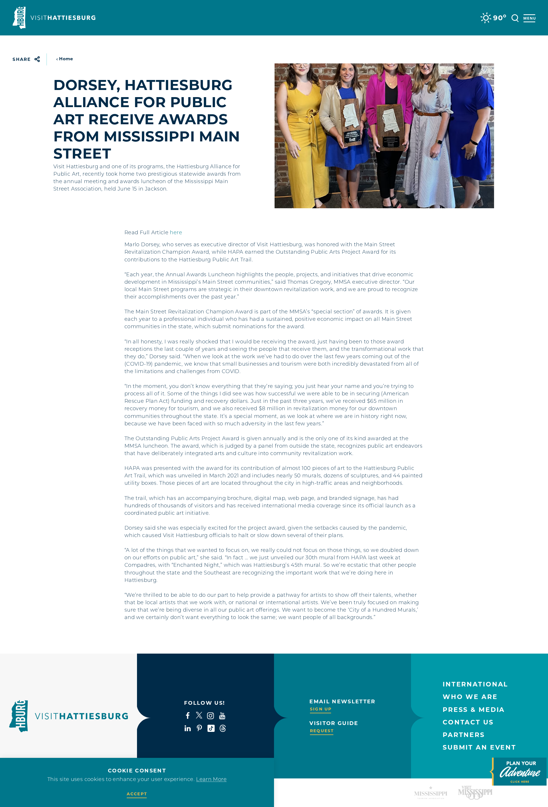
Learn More (211, 779)
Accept (137, 793)
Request (322, 730)
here (176, 233)
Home (66, 58)
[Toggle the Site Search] (515, 17)
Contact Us (468, 722)
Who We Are (470, 697)
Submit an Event (479, 747)
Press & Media (474, 710)
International (475, 684)
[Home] (54, 18)
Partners (464, 735)
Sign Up (321, 709)
